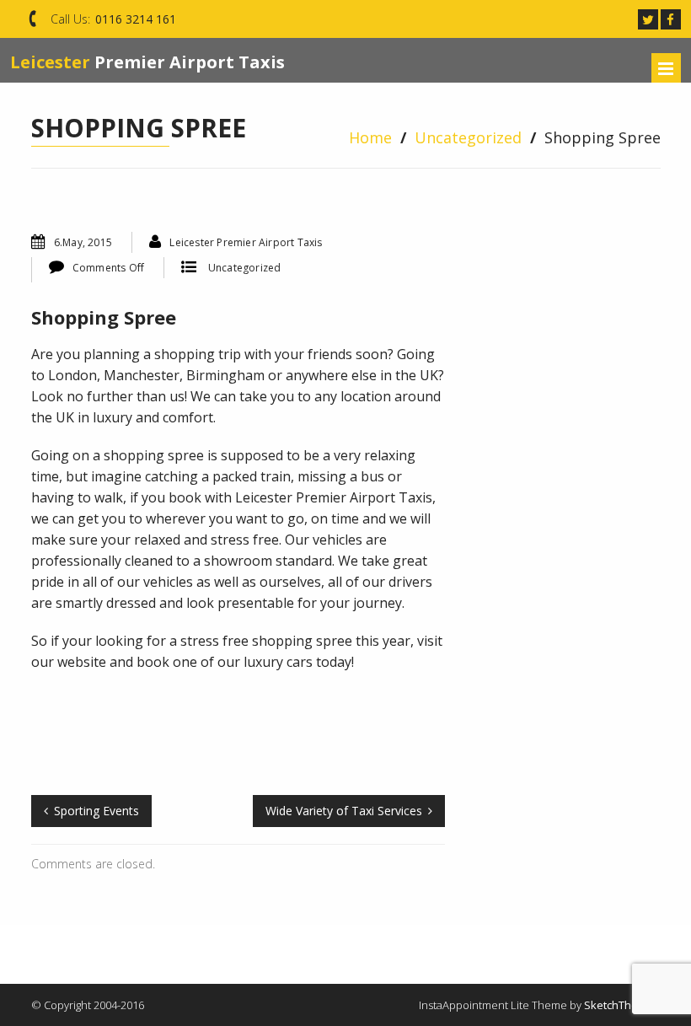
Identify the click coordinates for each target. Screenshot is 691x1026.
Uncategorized (468, 137)
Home (370, 137)
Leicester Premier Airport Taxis (245, 242)
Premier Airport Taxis (147, 62)
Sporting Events (96, 811)
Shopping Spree (103, 317)
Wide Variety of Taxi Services (343, 811)
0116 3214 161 (135, 19)
